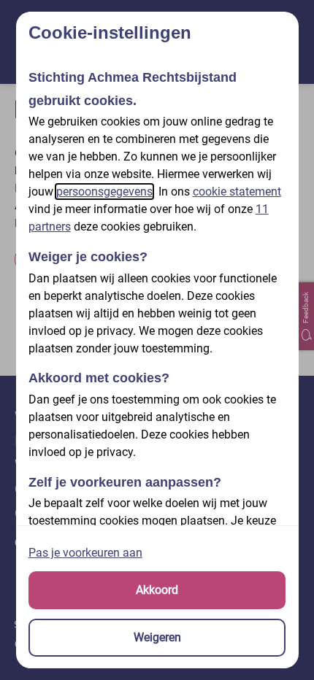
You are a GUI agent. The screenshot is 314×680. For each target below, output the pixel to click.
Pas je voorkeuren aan (85, 553)
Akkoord (157, 590)
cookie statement (237, 191)
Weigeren (157, 637)
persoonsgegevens (104, 191)
